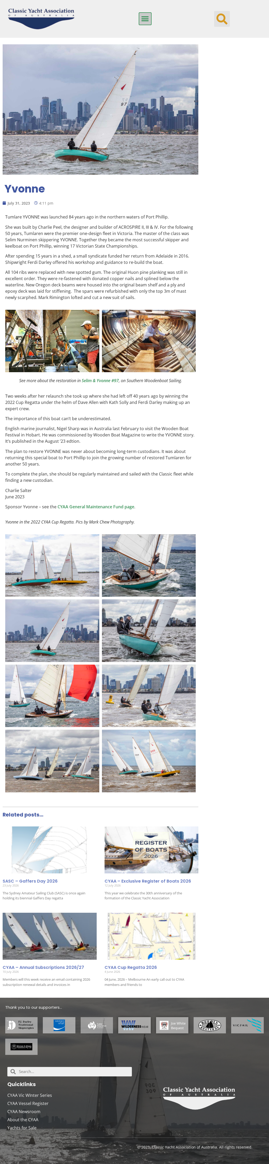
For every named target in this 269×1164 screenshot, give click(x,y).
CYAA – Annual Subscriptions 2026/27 (43, 967)
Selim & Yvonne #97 (100, 380)
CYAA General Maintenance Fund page (96, 507)
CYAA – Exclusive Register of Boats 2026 (148, 881)
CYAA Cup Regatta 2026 (131, 967)
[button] (145, 18)
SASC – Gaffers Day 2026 (30, 881)
